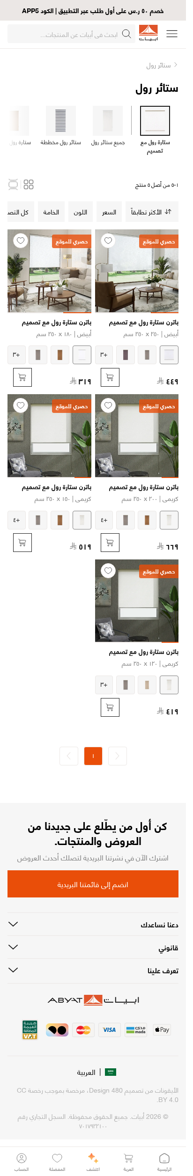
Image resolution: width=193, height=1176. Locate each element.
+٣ (104, 354)
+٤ (104, 519)
